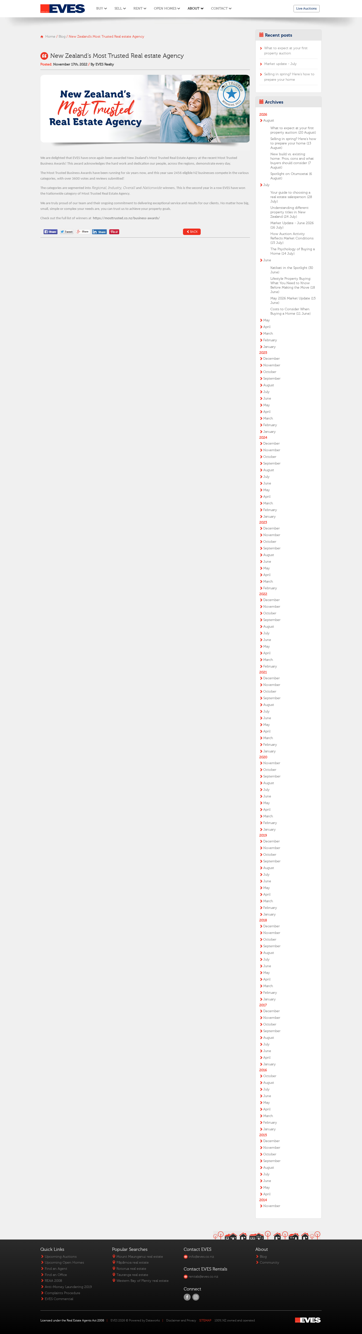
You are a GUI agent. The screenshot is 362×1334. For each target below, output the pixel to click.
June (267, 260)
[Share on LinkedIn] (100, 231)
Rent (138, 8)
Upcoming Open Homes (64, 1262)
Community (269, 1262)
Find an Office (55, 1275)
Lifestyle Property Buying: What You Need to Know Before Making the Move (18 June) (292, 285)
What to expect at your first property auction (286, 51)
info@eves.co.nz (201, 1257)
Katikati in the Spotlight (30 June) (291, 270)
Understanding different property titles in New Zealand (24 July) (289, 212)
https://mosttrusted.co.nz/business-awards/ (126, 218)
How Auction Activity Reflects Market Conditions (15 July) (291, 238)
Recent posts (278, 35)
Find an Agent (55, 1269)
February (270, 340)
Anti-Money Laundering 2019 (68, 1287)
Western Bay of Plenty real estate (142, 1281)
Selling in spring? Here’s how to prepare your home (289, 77)
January (269, 347)
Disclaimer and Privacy (181, 1320)
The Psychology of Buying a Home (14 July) (292, 251)
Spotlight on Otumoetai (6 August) (291, 176)
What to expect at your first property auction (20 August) (293, 130)
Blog (62, 36)
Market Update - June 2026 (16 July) (292, 225)
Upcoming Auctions (60, 1257)
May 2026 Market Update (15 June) (293, 300)
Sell (118, 8)
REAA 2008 (53, 1281)
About (193, 8)
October (269, 372)
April (266, 327)
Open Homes (165, 8)
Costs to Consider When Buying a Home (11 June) (290, 311)
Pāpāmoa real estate (132, 1262)
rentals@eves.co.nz (203, 1276)
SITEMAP (205, 1320)
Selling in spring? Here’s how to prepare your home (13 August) (293, 143)
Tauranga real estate (131, 1275)
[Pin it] (114, 231)
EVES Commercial (58, 1299)
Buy (99, 8)
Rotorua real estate (130, 1269)
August (268, 121)
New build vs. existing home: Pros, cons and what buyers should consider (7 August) (292, 161)
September (271, 379)
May (266, 320)
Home (50, 36)
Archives (274, 102)
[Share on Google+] (83, 231)
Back (193, 231)
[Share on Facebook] (51, 231)
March (268, 334)
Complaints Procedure (62, 1293)
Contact (219, 8)
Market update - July (280, 64)
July (266, 185)
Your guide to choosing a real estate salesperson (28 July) (291, 197)
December (271, 359)
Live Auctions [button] (306, 8)
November (271, 365)
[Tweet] (67, 231)
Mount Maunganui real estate (139, 1257)
